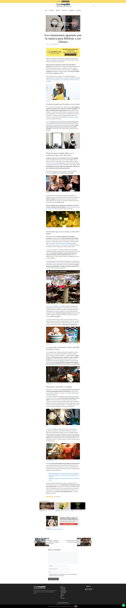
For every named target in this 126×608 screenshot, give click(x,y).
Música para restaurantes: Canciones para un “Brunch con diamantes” (64, 473)
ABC (47, 426)
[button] (123, 605)
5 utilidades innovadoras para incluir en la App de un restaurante (52, 542)
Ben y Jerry (59, 306)
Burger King (54, 163)
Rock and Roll (70, 396)
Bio (61, 597)
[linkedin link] (86, 589)
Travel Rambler (49, 383)
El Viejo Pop (49, 429)
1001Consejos (48, 228)
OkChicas (48, 192)
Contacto (62, 598)
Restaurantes (60, 529)
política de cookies (71, 606)
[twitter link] (87, 589)
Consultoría (63, 590)
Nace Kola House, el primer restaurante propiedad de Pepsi (73, 542)
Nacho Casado (65, 467)
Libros (61, 594)
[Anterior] (35, 542)
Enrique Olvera (49, 117)
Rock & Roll (49, 396)
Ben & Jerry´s (50, 306)
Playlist (56, 529)
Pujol (76, 115)
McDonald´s (48, 163)
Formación (62, 589)
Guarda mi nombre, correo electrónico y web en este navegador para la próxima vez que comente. (63, 575)
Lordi (51, 357)
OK (75, 606)
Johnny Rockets (50, 249)
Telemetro (48, 100)
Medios (62, 595)
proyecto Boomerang (74, 117)
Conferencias (63, 591)
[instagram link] (89, 589)
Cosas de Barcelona (50, 460)
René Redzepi (58, 123)
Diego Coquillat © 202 (63, 602)
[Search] (94, 6)
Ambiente (49, 529)
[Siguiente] (90, 542)
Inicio (61, 586)
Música (52, 529)
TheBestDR (63, 593)
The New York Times (50, 149)
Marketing (49, 527)
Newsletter (63, 587)
